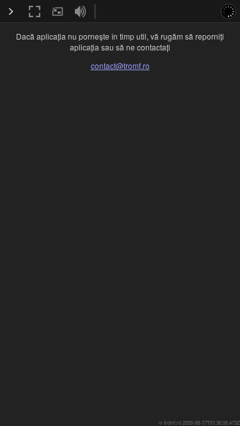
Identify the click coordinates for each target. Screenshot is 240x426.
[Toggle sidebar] (11, 11)
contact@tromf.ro (120, 65)
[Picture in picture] (57, 11)
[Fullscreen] (34, 11)
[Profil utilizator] (228, 11)
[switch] (80, 11)
